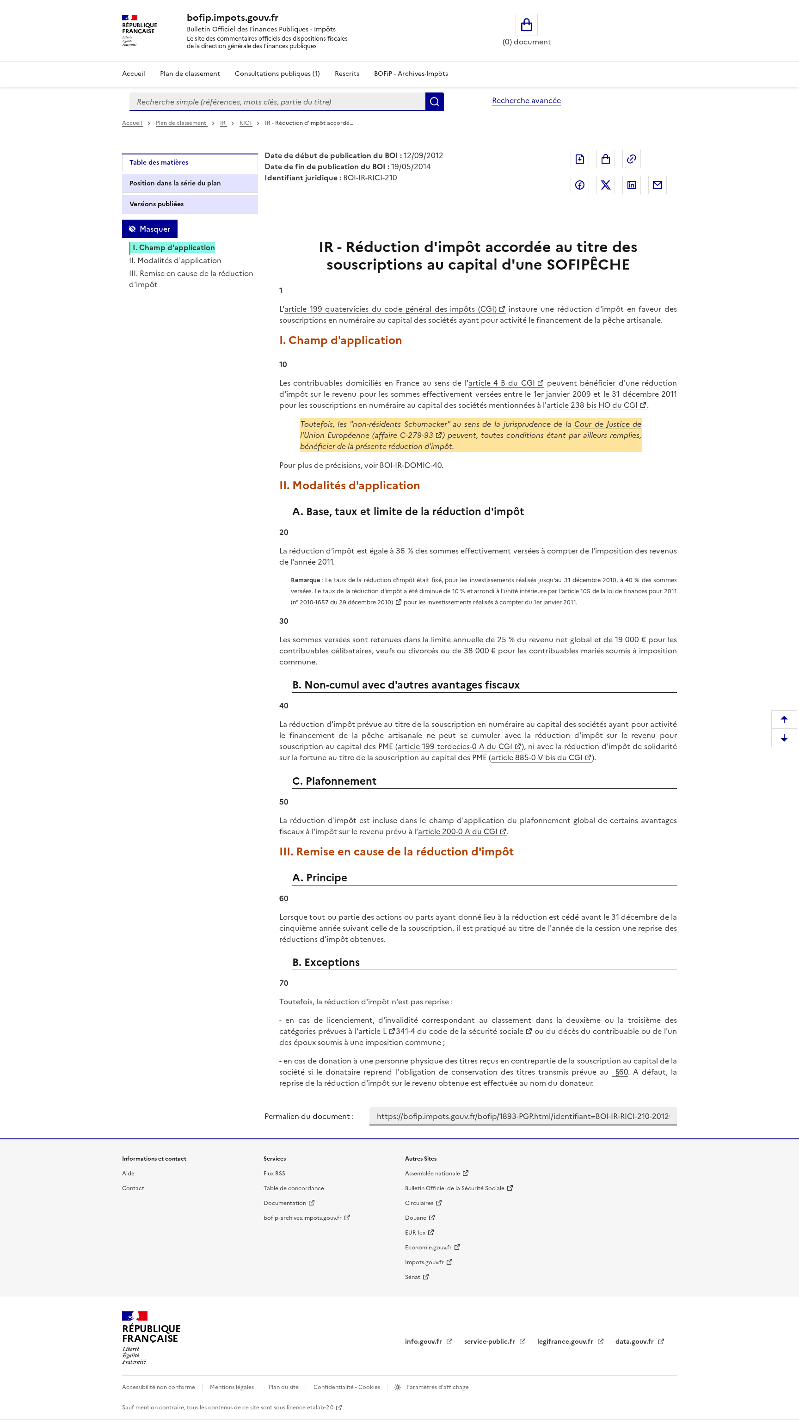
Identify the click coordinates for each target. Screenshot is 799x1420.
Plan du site (284, 1387)
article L (372, 1031)
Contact (133, 1188)
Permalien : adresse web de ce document (631, 159)
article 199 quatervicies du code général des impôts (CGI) (390, 308)
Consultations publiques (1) (277, 74)
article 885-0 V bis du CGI (537, 757)
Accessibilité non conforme (159, 1387)
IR (223, 123)
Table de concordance (294, 1188)
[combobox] (277, 101)
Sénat (412, 1277)
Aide (128, 1173)
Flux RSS (274, 1173)
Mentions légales (232, 1387)
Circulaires (419, 1203)
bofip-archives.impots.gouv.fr (303, 1218)
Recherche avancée (526, 100)
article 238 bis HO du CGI (592, 405)
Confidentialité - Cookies (347, 1387)
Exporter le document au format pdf (580, 159)
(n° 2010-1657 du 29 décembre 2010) (342, 602)
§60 (620, 1071)
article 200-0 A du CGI (458, 831)
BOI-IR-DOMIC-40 (411, 465)
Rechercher (434, 101)
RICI (246, 123)
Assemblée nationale (432, 1173)
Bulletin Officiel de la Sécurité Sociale (454, 1188)
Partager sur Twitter (605, 185)
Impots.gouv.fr (424, 1262)
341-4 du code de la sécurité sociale (459, 1031)
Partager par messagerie (657, 185)
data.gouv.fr (635, 1341)
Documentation (285, 1203)
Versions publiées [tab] (156, 204)
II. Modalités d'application (175, 260)
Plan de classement (190, 74)
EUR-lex (415, 1233)
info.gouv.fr (424, 1341)
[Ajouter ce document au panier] (605, 159)
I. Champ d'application (174, 247)
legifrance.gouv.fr (566, 1341)
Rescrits (347, 74)
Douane (415, 1218)
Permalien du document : (309, 1116)
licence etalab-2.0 (310, 1407)
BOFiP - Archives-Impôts (411, 74)
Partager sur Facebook (580, 185)
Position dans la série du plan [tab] (175, 183)
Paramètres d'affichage (437, 1387)
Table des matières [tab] (158, 162)
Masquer (155, 228)
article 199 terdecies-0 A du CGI (455, 746)
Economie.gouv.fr (428, 1247)
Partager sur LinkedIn (631, 185)
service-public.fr (490, 1341)
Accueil (133, 74)
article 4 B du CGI (501, 382)
